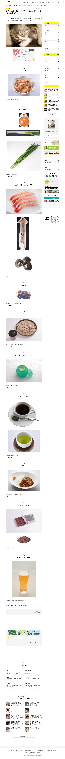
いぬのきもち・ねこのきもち (12, 750)
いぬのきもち (20, 750)
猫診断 (46, 167)
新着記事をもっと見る (24, 736)
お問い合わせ (55, 750)
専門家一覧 (50, 750)
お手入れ (46, 56)
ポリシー (33, 750)
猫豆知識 (24, 2)
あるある (46, 66)
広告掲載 (25, 750)
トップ (6, 5)
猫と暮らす (10, 5)
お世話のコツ (36, 2)
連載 (27, 2)
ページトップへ (32, 747)
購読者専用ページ (48, 169)
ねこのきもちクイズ (48, 162)
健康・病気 (15, 5)
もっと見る (52, 114)
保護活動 (46, 82)
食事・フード (47, 72)
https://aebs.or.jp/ (53, 226)
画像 (45, 41)
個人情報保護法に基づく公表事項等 (34, 752)
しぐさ (46, 75)
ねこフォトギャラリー (48, 164)
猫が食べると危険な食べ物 (22, 5)
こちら (10, 101)
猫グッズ (46, 70)
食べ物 (33, 2)
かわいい (46, 61)
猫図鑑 (46, 2)
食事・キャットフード (22, 638)
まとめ (46, 46)
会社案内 (26, 752)
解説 (11, 640)
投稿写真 (43, 2)
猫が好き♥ (46, 27)
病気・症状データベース (49, 30)
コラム (46, 37)
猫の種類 (46, 48)
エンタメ (40, 2)
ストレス (46, 63)
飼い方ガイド (54, 2)
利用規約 (29, 750)
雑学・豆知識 (47, 68)
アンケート (47, 50)
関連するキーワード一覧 (34, 642)
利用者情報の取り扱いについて (42, 750)
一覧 (57, 54)
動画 (45, 39)
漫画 (45, 34)
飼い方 (46, 59)
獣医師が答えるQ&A (48, 158)
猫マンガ (30, 2)
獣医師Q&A (49, 2)
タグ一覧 (58, 2)
